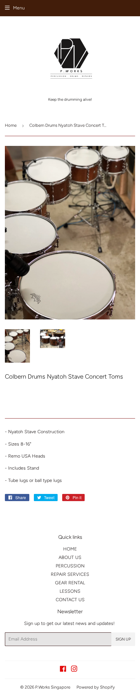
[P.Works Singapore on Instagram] (74, 670)
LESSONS (70, 591)
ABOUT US (70, 557)
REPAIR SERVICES (70, 574)
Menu (19, 8)
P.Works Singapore (52, 687)
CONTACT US (70, 599)
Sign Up (123, 639)
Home (11, 125)
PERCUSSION (70, 566)
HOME (70, 549)
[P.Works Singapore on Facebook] (63, 670)
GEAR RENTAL (70, 583)
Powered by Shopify (96, 687)
